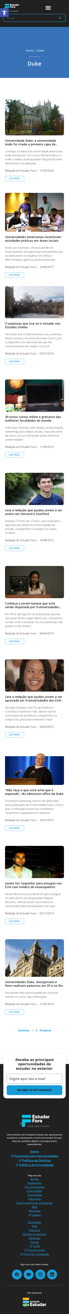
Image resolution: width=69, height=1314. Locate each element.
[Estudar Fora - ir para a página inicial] (11, 7)
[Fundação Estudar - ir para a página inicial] (34, 1302)
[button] (48, 7)
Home (29, 50)
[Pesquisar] (60, 18)
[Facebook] (17, 1274)
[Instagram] (40, 1274)
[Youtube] (29, 1274)
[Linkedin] (52, 1274)
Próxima (45, 1030)
